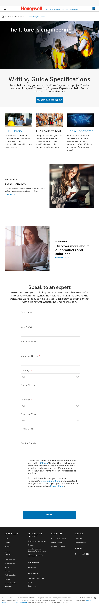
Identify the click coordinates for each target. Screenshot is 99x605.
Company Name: (30, 356)
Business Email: (30, 341)
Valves (7, 579)
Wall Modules (10, 575)
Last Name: (27, 327)
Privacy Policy (57, 486)
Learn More (11, 194)
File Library (13, 131)
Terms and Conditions (19, 602)
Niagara (31, 545)
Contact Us (79, 539)
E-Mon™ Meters (11, 583)
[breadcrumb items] (3, 16)
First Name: (28, 312)
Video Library (56, 543)
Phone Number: (29, 385)
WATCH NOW (61, 258)
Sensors (8, 571)
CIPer (7, 539)
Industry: (26, 399)
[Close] (95, 598)
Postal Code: (27, 428)
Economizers (10, 563)
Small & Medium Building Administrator (37, 550)
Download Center (58, 546)
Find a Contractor (80, 131)
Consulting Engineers (36, 578)
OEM (30, 582)
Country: (26, 370)
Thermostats (10, 560)
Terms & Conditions (50, 481)
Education (32, 567)
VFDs (7, 567)
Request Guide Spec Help (49, 100)
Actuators (8, 587)
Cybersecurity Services (37, 541)
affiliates (43, 463)
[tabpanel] (49, 190)
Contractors (32, 586)
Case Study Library (58, 539)
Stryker (8, 546)
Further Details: (28, 443)
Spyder (7, 543)
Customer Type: (30, 414)
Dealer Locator (80, 543)
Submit (49, 515)
